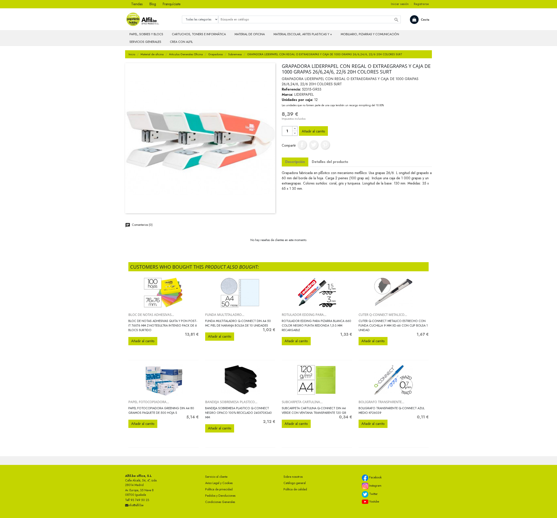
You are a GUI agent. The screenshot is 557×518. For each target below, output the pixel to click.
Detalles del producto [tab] (330, 161)
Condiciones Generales (220, 502)
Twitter (373, 494)
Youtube (373, 501)
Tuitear (313, 144)
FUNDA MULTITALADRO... (224, 314)
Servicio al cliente (216, 476)
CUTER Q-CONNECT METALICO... (383, 314)
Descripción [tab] (295, 161)
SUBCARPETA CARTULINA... (302, 402)
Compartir (302, 144)
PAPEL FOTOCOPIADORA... (148, 402)
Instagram (374, 485)
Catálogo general (295, 483)
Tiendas (137, 4)
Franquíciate (172, 4)
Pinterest (325, 144)
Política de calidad (295, 489)
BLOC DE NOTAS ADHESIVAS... (151, 314)
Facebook (375, 477)
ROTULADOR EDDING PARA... (304, 314)
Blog (152, 4)
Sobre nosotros (293, 476)
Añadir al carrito (313, 131)
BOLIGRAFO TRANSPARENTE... (381, 402)
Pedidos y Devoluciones (220, 495)
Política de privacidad (219, 489)
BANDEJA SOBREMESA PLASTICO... (231, 402)
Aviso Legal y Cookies (219, 483)
